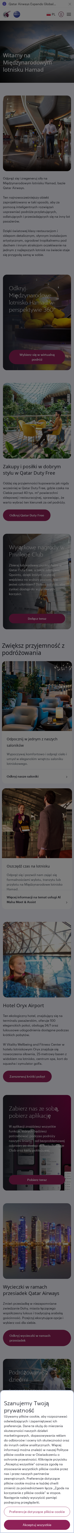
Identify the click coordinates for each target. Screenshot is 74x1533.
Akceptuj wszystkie (37, 1525)
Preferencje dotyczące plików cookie (37, 1511)
